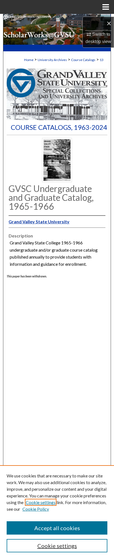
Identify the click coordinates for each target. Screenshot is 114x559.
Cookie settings (41, 502)
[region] (57, 512)
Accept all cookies (57, 528)
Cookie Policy (35, 509)
